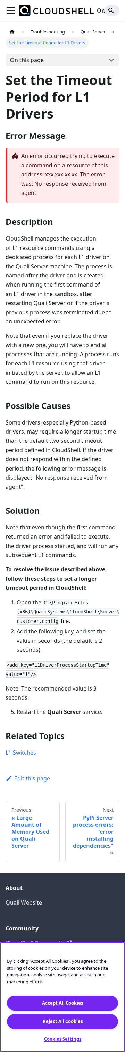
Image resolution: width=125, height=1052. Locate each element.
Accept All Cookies (62, 1003)
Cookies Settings (62, 1039)
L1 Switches (21, 752)
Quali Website (24, 902)
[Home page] (12, 31)
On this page (27, 60)
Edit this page (32, 778)
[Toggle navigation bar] (11, 10)
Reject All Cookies (63, 1021)
